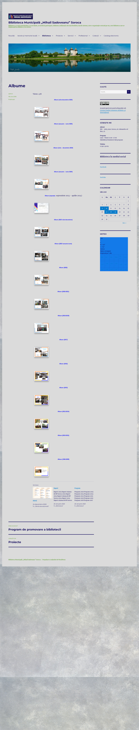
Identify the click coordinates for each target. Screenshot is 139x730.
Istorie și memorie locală (27, 36)
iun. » (124, 223)
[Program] (84, 497)
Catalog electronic (111, 36)
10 (106, 208)
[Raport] (64, 497)
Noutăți (11, 36)
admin (10, 94)
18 (111, 212)
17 (106, 212)
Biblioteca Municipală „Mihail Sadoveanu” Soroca (44, 22)
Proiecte (59, 36)
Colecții (96, 36)
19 (115, 212)
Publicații (11, 99)
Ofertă (35, 501)
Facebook (103, 167)
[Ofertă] (42, 492)
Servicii (70, 36)
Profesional (83, 36)
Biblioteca (46, 36)
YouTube (103, 177)
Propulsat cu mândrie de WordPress (54, 560)
